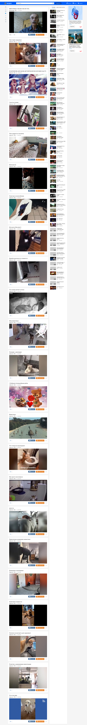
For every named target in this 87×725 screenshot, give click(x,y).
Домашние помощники (16, 570)
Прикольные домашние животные (19, 539)
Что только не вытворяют (17, 445)
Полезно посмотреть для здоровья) (20, 633)
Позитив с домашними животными (20, 664)
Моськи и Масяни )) (15, 227)
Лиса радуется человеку (16, 133)
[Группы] (6, 18)
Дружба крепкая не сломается (18, 258)
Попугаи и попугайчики (16, 196)
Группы (81, 3)
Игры (75, 3)
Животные (12, 414)
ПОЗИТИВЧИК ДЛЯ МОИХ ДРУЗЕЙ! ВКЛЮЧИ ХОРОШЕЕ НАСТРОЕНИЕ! (28, 71)
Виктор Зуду (11, 10)
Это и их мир (13, 695)
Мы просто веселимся (16, 477)
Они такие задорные (15, 40)
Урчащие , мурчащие (15, 352)
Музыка (69, 3)
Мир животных (14, 321)
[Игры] (6, 22)
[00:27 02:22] (28, 22)
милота (11, 508)
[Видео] (6, 13)
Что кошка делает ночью (16, 289)
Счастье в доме (13, 102)
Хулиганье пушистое (15, 601)
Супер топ (11, 41)
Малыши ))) (12, 164)
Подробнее (72, 26)
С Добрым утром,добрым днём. (18, 383)
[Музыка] (6, 15)
